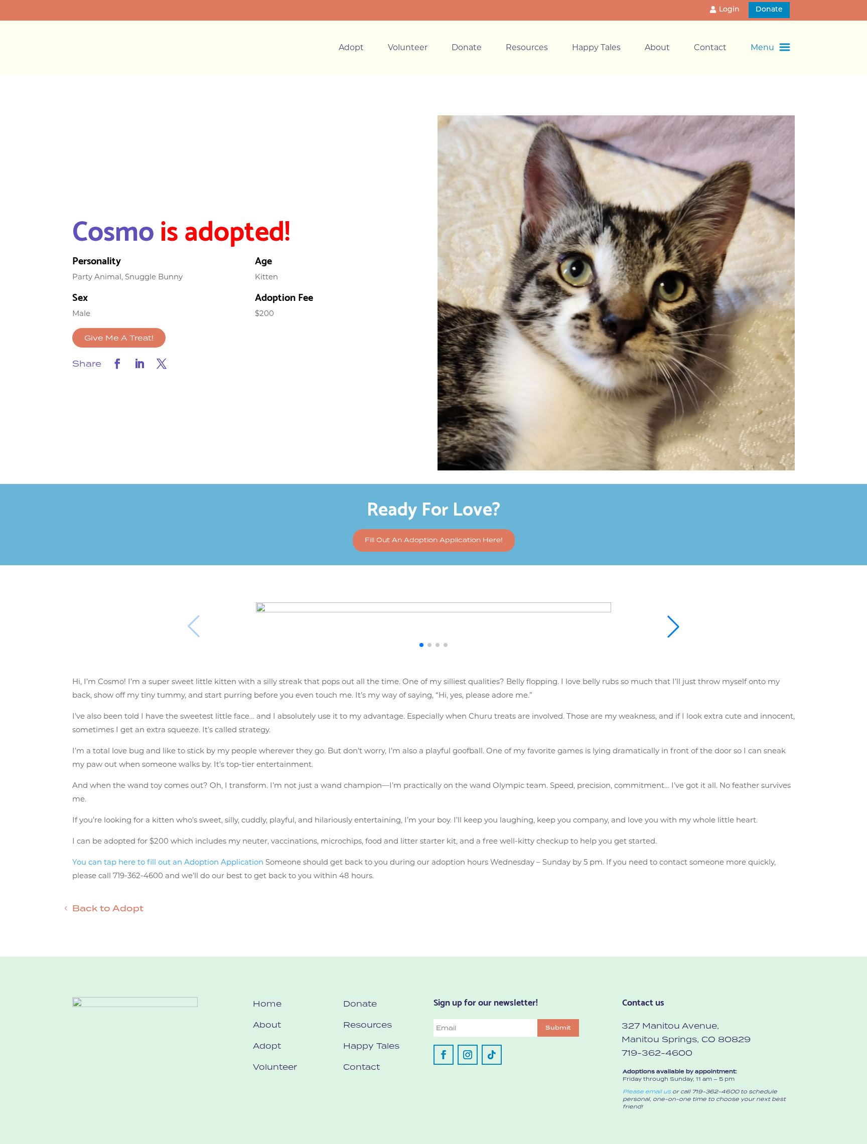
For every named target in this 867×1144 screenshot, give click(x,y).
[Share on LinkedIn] (139, 364)
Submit (558, 1028)
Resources (527, 47)
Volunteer (407, 47)
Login (729, 10)
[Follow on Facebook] (444, 1055)
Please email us (647, 1091)
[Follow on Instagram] (468, 1055)
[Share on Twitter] (162, 364)
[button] (421, 645)
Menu (762, 47)
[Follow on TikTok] (492, 1055)
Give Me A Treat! (119, 338)
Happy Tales (596, 47)
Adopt (351, 47)
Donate (769, 10)
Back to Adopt (107, 908)
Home (267, 1004)
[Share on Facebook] (117, 364)
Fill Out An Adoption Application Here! (434, 540)
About (657, 47)
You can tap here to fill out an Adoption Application (167, 862)
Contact (710, 47)
